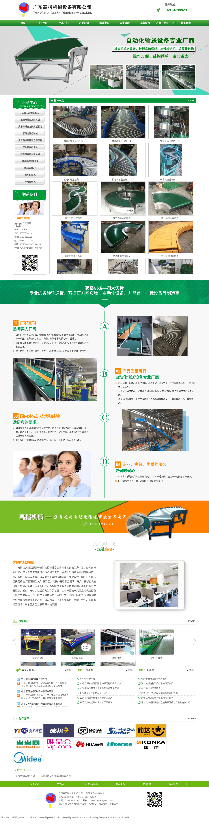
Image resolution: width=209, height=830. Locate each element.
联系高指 (186, 23)
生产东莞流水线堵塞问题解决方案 (96, 698)
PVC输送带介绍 (87, 679)
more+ (191, 100)
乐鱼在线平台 (103, 818)
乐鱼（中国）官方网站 (120, 818)
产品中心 (64, 23)
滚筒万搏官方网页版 (30, 120)
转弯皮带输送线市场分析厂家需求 (96, 702)
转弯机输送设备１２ (73, 179)
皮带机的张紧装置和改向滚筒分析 (157, 698)
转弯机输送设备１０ (169, 179)
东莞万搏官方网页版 (25, 776)
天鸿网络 (114, 804)
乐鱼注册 (32, 818)
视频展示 (145, 23)
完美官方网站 (53, 818)
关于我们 (43, 23)
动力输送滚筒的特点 (150, 688)
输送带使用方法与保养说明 (154, 679)
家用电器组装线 (30, 133)
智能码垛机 (30, 175)
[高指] (56, 16)
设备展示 (125, 23)
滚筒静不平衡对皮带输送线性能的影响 (159, 693)
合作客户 (23, 718)
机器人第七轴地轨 (30, 113)
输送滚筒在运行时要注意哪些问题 (37, 691)
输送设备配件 (30, 168)
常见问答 (147, 784)
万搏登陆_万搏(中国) (19, 818)
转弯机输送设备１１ (121, 179)
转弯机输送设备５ (121, 256)
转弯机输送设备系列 (30, 154)
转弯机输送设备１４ (121, 141)
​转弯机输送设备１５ (73, 141)
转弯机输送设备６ (73, 256)
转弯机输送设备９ (73, 218)
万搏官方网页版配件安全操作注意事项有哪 (41, 704)
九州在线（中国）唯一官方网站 (84, 818)
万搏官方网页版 (23, 562)
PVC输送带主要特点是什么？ (94, 693)
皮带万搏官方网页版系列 (30, 126)
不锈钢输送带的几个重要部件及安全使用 (99, 688)
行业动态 (149, 670)
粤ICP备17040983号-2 (95, 793)
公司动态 (88, 670)
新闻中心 (104, 23)
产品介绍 (84, 23)
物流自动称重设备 (30, 161)
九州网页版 (42, 818)
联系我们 (173, 784)
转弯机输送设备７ (169, 218)
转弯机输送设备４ (169, 256)
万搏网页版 (65, 818)
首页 (23, 23)
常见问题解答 (29, 670)
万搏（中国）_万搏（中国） (165, 24)
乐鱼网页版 (4, 818)
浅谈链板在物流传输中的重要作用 (157, 683)
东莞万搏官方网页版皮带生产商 (56, 776)
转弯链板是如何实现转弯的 (34, 679)
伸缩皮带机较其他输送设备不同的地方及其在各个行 (165, 702)
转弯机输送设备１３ (169, 141)
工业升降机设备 (30, 147)
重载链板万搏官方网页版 (30, 140)
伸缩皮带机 (30, 182)
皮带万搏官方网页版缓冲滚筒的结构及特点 (100, 683)
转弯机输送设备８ (121, 218)
